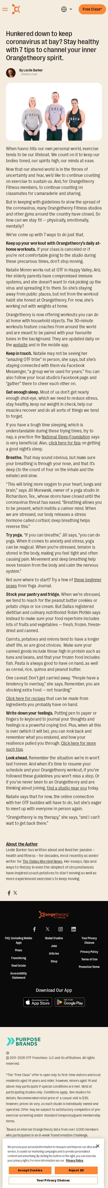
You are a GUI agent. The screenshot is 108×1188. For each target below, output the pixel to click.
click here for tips (65, 442)
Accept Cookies (30, 1170)
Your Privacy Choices (53, 1180)
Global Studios (54, 938)
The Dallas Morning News (42, 861)
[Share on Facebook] (9, 893)
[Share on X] (15, 893)
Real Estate (19, 965)
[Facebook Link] (34, 929)
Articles (54, 953)
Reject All (76, 1170)
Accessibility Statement (18, 976)
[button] (66, 9)
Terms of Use (89, 959)
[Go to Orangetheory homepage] (28, 9)
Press (18, 950)
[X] (47, 929)
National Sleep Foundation (66, 436)
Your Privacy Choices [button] (89, 940)
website (20, 344)
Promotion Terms (89, 967)
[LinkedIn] (74, 929)
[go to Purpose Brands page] (23, 1041)
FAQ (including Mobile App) (18, 940)
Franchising (18, 958)
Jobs (54, 946)
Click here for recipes (25, 698)
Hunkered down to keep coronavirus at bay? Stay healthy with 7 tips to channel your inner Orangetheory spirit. (52, 46)
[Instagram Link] (61, 929)
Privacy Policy (89, 952)
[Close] (97, 1146)
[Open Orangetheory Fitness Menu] (5, 9)
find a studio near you (67, 788)
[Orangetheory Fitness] (54, 914)
